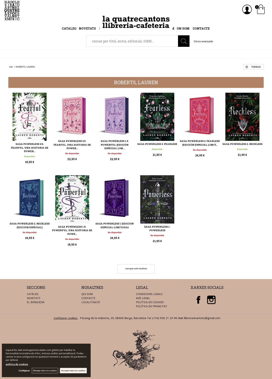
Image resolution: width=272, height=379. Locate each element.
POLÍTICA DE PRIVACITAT (151, 306)
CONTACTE (88, 298)
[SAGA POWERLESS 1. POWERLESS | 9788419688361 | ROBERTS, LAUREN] (157, 199)
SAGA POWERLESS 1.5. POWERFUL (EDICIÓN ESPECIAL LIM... (115, 144)
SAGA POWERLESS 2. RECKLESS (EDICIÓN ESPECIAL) (30, 225)
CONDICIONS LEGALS (149, 294)
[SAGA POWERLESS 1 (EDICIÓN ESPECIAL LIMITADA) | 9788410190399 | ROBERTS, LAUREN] (115, 197)
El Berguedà (35, 302)
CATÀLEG (32, 294)
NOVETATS (33, 298)
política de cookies (17, 364)
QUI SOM (87, 294)
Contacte (201, 28)
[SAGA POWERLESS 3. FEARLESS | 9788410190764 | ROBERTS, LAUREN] (157, 117)
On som (183, 28)
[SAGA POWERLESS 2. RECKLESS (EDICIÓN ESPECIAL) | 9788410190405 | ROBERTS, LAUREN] (29, 197)
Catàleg (69, 28)
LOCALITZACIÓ (90, 302)
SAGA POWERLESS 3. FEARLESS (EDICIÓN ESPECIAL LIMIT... (200, 142)
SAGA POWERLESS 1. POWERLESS (157, 228)
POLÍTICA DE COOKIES (150, 302)
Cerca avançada (203, 41)
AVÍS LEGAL (143, 298)
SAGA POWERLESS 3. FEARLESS (157, 144)
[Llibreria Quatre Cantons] (12, 19)
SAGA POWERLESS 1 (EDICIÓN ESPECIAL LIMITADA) (114, 225)
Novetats (88, 28)
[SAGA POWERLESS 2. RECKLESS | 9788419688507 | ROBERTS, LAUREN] (242, 117)
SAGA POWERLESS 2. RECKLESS (242, 144)
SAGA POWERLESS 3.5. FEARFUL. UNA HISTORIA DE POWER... (29, 147)
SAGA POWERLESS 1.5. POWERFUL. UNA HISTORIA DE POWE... (72, 230)
